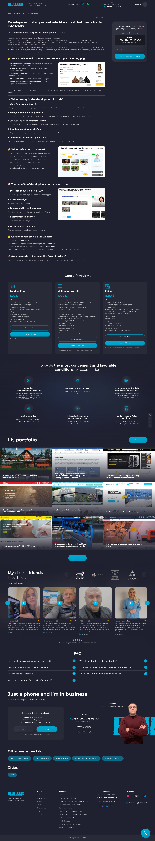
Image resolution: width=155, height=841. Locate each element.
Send (47, 729)
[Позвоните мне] (150, 415)
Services (40, 801)
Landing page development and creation (73, 801)
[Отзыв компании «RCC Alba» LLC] (95, 602)
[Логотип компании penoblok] (97, 575)
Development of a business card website (73, 814)
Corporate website (42, 758)
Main (39, 795)
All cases (138, 440)
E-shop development (66, 818)
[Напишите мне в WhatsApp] (87, 4)
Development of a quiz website (70, 805)
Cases (39, 805)
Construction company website (86, 758)
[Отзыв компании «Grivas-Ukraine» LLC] (59, 602)
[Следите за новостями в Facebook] (136, 796)
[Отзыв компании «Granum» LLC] (24, 602)
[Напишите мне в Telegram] (82, 4)
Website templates (43, 798)
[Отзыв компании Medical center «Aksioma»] (131, 602)
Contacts (40, 814)
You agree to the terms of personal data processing (37, 734)
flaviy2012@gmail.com (138, 803)
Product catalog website (19, 758)
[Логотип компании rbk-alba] (115, 575)
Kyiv (12, 774)
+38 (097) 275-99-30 (86, 718)
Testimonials (41, 808)
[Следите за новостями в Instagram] (128, 796)
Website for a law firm (112, 758)
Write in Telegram (30, 334)
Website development (67, 795)
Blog (38, 811)
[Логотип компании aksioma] (132, 575)
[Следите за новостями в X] (145, 796)
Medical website (62, 758)
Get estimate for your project (130, 56)
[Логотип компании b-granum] (80, 575)
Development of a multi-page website (72, 811)
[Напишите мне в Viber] (77, 4)
